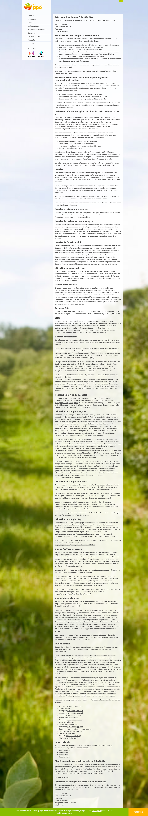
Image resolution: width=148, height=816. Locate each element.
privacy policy (97, 811)
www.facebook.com (74, 706)
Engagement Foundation (37, 29)
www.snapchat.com (74, 731)
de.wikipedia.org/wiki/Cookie (66, 205)
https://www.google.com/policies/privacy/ (73, 515)
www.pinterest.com (74, 720)
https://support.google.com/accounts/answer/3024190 (75, 545)
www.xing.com (68, 733)
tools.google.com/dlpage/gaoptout (68, 477)
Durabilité (32, 33)
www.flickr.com (70, 722)
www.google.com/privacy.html (66, 403)
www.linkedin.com (73, 736)
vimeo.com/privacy (83, 639)
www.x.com (65, 708)
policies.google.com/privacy (65, 534)
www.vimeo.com (71, 717)
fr (120, 1)
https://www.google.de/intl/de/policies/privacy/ (73, 594)
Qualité (30, 23)
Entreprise (32, 19)
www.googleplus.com (74, 713)
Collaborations (33, 26)
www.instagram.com (75, 711)
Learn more (67, 813)
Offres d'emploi (34, 36)
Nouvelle (31, 40)
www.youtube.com (73, 715)
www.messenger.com (84, 729)
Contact (31, 43)
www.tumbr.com (71, 724)
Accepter (138, 812)
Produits (31, 16)
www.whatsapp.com (75, 727)
